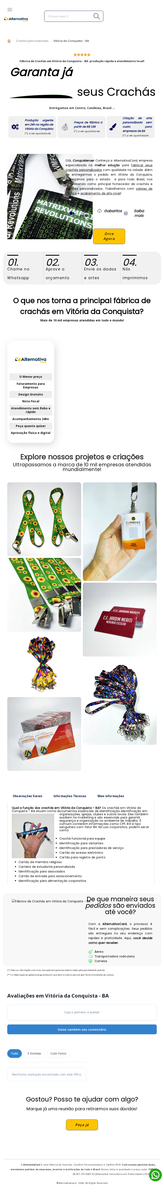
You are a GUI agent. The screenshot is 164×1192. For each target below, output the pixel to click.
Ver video (85, 213)
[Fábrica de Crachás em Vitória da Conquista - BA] (44, 664)
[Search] (87, 16)
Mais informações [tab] (111, 796)
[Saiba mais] (125, 213)
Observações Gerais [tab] (27, 796)
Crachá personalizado (32, 41)
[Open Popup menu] (9, 9)
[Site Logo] (16, 19)
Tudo (14, 1053)
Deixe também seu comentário (82, 1029)
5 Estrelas (34, 1053)
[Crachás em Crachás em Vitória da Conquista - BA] (44, 734)
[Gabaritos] (99, 211)
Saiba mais (139, 213)
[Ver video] (72, 213)
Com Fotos (58, 1053)
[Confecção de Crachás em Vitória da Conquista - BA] (44, 595)
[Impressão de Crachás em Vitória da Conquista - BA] (44, 519)
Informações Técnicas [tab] (70, 796)
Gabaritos (113, 210)
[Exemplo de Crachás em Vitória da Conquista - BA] (120, 531)
